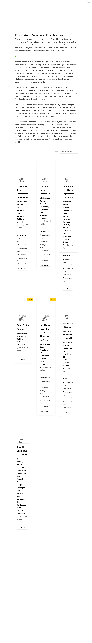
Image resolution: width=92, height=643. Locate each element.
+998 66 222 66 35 (58, 598)
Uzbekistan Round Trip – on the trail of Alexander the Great (46, 332)
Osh (67, 225)
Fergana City (67, 210)
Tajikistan (20, 339)
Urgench (20, 222)
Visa (16, 624)
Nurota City (44, 207)
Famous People (20, 613)
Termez (42, 361)
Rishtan (65, 228)
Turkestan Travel (47, 640)
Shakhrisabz (21, 216)
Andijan (65, 205)
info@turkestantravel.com (61, 602)
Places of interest (21, 597)
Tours (17, 575)
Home (17, 559)
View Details (21, 268)
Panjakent (20, 493)
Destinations (19, 564)
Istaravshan (21, 473)
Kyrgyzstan (21, 336)
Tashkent (20, 219)
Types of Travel (20, 570)
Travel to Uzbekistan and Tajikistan (23, 451)
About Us (18, 580)
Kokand (65, 216)
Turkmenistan (22, 342)
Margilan (66, 219)
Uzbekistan (22, 202)
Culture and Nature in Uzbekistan (45, 190)
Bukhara (20, 205)
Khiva (19, 208)
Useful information (21, 603)
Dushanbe (20, 467)
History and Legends (22, 608)
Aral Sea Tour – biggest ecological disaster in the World (69, 330)
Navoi (46, 204)
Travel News (19, 619)
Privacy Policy (59, 640)
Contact (18, 586)
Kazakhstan (22, 333)
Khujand (20, 479)
